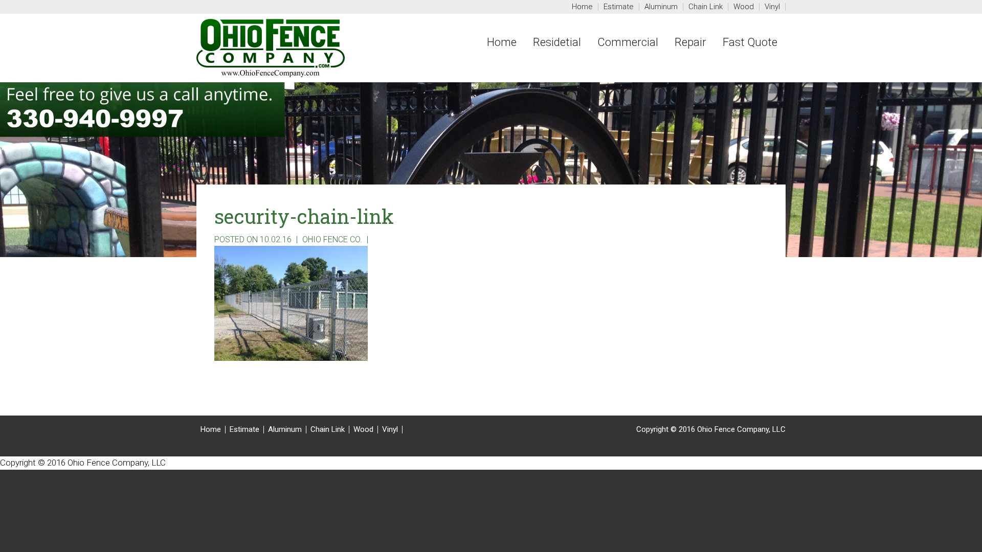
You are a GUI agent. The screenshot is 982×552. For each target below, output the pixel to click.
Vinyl (390, 429)
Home (210, 429)
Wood (363, 429)
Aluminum (285, 429)
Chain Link (327, 429)
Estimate (244, 429)
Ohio (308, 48)
